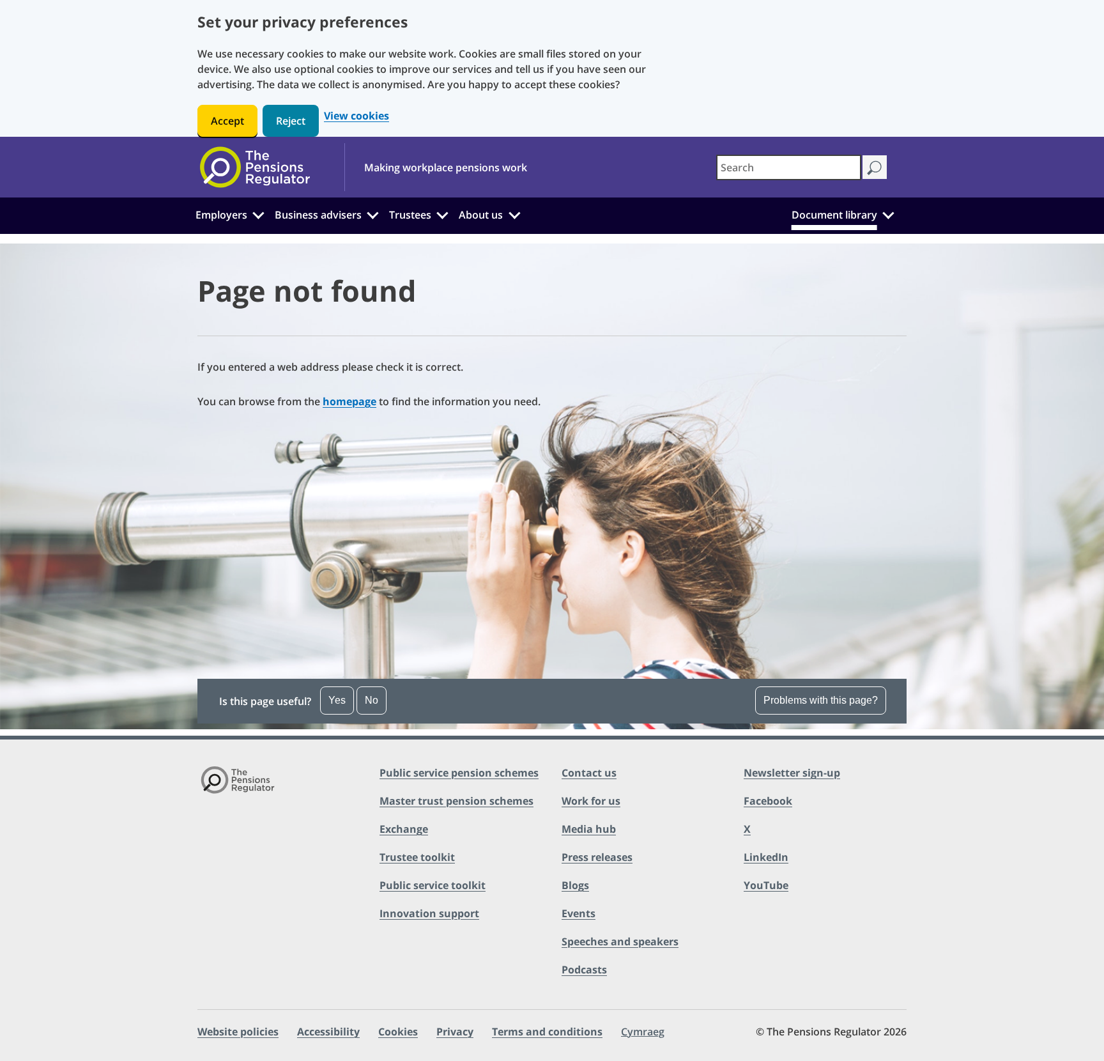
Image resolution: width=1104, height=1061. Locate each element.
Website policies (238, 1032)
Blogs (575, 885)
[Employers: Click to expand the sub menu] (258, 213)
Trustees (410, 215)
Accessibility (328, 1032)
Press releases (597, 857)
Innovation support (429, 913)
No (371, 700)
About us (481, 215)
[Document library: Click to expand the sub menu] (888, 213)
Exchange (403, 829)
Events (578, 913)
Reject (290, 121)
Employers (221, 215)
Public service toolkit (432, 885)
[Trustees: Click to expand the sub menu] (442, 213)
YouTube (766, 885)
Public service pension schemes (459, 773)
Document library (834, 215)
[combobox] (788, 167)
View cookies (356, 116)
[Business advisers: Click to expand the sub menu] (373, 213)
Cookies (398, 1032)
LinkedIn (766, 857)
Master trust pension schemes (456, 801)
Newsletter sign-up (792, 773)
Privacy (454, 1032)
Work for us (591, 801)
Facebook (768, 801)
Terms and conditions (547, 1032)
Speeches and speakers (620, 941)
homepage (349, 401)
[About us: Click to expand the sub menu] (514, 213)
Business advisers (318, 215)
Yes (337, 700)
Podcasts (584, 970)
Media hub (589, 829)
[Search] (874, 167)
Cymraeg (642, 1032)
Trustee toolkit (417, 857)
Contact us (589, 773)
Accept (227, 121)
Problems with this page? (820, 700)
